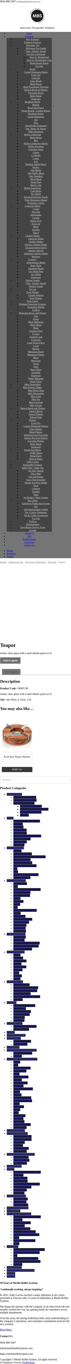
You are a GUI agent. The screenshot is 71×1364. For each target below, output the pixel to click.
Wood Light (19, 931)
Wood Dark (19, 928)
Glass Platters (20, 1178)
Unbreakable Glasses (24, 1240)
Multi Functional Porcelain (27, 836)
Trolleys (17, 1056)
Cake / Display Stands (24, 800)
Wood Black (19, 925)
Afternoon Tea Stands (24, 797)
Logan (16, 904)
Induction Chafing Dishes (26, 996)
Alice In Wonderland (31, 806)
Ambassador (19, 961)
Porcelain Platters (22, 1187)
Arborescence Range (24, 1005)
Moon (16, 1103)
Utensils (11, 1276)
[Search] (67, 780)
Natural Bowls (21, 1157)
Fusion (16, 898)
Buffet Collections (16, 880)
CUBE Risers (20, 1199)
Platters (10, 1169)
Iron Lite (17, 969)
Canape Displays (22, 1041)
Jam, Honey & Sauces (24, 865)
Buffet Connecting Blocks (27, 889)
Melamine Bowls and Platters (32, 313)
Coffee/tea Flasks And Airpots (29, 1249)
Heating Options (22, 993)
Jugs (15, 871)
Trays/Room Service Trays (21, 1270)
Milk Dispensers (21, 877)
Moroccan (18, 1106)
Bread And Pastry (22, 853)
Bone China (19, 1008)
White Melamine (22, 1124)
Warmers (18, 999)
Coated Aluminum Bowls (26, 821)
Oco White (19, 1017)
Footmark (18, 1085)
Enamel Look (20, 1083)
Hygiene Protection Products (22, 1050)
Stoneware (18, 844)
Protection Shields (22, 1053)
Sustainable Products (17, 1207)
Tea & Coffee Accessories (26, 1261)
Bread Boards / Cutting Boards (29, 856)
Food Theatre (14, 1038)
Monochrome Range (30, 812)
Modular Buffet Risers (25, 910)
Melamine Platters (22, 1100)
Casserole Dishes (32, 206)
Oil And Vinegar (22, 1222)
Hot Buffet (19, 940)
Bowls (10, 818)
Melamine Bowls (22, 1097)
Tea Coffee (12, 1246)
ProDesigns (28, 1362)
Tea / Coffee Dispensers (25, 1258)
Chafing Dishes (15, 981)
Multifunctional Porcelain (26, 1184)
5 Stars (16, 955)
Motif (16, 972)
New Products (14, 1166)
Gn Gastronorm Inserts (25, 990)
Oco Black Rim (21, 1014)
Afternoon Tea (15, 562)
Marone (17, 1094)
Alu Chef (18, 958)
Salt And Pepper (21, 1228)
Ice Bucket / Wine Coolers (27, 1216)
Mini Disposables (16, 1130)
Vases (16, 1243)
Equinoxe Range (22, 1011)
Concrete (18, 824)
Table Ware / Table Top (19, 1213)
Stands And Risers (16, 1196)
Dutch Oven (19, 966)
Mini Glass (19, 1142)
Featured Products (16, 1035)
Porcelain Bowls (22, 839)
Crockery (12, 1002)
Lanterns (17, 1219)
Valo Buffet (19, 916)
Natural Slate (20, 1163)
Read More (6, 1329)
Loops (16, 1091)
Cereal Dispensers (22, 862)
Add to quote (10, 660)
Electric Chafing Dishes (25, 987)
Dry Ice (11, 1032)
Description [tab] (11, 671)
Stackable (18, 1118)
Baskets (17, 850)
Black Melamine (22, 1068)
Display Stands (14, 1023)
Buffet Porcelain (21, 892)
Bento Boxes (20, 883)
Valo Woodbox (21, 922)
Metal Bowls (20, 833)
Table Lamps (13, 1210)
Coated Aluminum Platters (27, 1172)
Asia (15, 1065)
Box (15, 886)
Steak (16, 1237)
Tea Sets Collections (35, 562)
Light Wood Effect (23, 1088)
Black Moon (19, 1071)
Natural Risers (20, 1205)
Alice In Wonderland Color (34, 809)
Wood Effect (20, 1127)
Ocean (16, 1109)
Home (3, 562)
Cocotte (17, 964)
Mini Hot (18, 1145)
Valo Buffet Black (22, 919)
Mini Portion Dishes (17, 1133)
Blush (16, 1074)
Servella (17, 975)
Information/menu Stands (26, 943)
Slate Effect (19, 1115)
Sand (16, 1112)
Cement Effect (20, 1077)
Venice (16, 978)
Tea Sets (39, 66)
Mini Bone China (22, 1136)
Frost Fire (18, 827)
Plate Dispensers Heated (26, 946)
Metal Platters (20, 1181)
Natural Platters (21, 1160)
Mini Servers (20, 1151)
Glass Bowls (20, 830)
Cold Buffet (19, 937)
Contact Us (29, 545)
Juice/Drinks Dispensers (25, 874)
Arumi (16, 1062)
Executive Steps (21, 895)
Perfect (17, 913)
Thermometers (14, 1267)
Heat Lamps (13, 1047)
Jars (15, 868)
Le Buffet (18, 901)
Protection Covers (22, 949)
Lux (15, 907)
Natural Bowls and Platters (21, 1154)
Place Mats (19, 1225)
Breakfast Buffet (15, 847)
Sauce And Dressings (24, 1231)
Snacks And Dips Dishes (26, 1234)
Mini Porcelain (21, 1148)
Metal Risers (19, 1202)
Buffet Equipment (16, 934)
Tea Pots (17, 1264)
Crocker (17, 1080)
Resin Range (20, 842)
